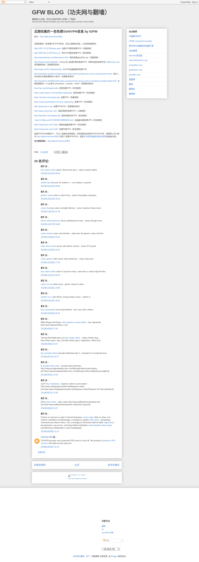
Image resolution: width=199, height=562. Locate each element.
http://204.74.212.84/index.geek (47, 48)
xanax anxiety (47, 233)
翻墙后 (132, 89)
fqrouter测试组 (135, 55)
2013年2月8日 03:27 (49, 344)
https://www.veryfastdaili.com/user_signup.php (53, 102)
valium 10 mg (46, 284)
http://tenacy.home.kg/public (46, 62)
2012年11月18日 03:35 (50, 237)
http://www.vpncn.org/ (43, 106)
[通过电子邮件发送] (55, 152)
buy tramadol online (49, 353)
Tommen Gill (46, 437)
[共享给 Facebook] (63, 152)
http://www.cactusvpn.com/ (45, 111)
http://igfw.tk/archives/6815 (48, 136)
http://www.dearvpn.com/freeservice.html (51, 57)
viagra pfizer (109, 422)
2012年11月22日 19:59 (50, 288)
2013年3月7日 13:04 (49, 393)
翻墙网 (132, 94)
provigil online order (51, 366)
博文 (107, 540)
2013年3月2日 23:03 (49, 375)
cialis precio (94, 420)
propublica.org (135, 65)
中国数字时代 (135, 36)
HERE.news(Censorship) (140, 41)
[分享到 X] (60, 152)
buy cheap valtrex (73, 338)
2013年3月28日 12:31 (50, 431)
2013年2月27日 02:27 (50, 357)
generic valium (47, 195)
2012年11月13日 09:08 (50, 186)
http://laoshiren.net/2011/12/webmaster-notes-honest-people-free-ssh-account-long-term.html (73, 74)
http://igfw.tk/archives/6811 (51, 36)
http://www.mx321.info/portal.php (48, 69)
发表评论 (41, 452)
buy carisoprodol (48, 310)
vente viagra (88, 417)
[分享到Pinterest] (66, 152)
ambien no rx (46, 297)
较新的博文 (40, 465)
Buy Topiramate (52, 384)
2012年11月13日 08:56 (50, 173)
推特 (103, 526)
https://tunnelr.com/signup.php (47, 97)
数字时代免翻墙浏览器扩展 (141, 46)
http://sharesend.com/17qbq (46, 125)
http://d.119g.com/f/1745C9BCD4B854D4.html (54, 120)
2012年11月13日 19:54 (50, 199)
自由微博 (133, 50)
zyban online (51, 402)
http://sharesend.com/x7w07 (46, 129)
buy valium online (48, 170)
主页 (77, 465)
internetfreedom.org (138, 60)
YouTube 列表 (107, 532)
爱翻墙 (132, 79)
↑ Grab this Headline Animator (77, 478)
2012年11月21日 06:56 (50, 275)
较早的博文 (114, 465)
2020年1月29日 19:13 (50, 447)
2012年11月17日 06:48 (50, 224)
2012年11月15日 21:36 (50, 211)
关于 (88, 556)
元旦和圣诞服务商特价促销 (95, 136)
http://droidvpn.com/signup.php (47, 115)
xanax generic (47, 259)
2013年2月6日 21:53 (49, 329)
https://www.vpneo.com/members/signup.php (53, 93)
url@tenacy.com (113, 62)
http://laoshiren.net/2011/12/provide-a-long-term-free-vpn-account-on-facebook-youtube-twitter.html (75, 81)
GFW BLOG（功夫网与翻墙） (71, 12)
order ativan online (48, 246)
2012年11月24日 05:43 (50, 313)
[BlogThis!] (58, 152)
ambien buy (46, 182)
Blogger (114, 556)
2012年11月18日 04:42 (50, 250)
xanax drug (45, 208)
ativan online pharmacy (50, 221)
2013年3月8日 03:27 (49, 408)
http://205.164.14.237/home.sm (47, 53)
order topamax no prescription (74, 322)
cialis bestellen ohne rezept (99, 425)
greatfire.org (134, 74)
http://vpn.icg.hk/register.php (46, 88)
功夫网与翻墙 (78, 556)
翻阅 (131, 84)
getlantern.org (135, 70)
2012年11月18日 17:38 (50, 262)
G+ (103, 529)
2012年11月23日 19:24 (50, 300)
